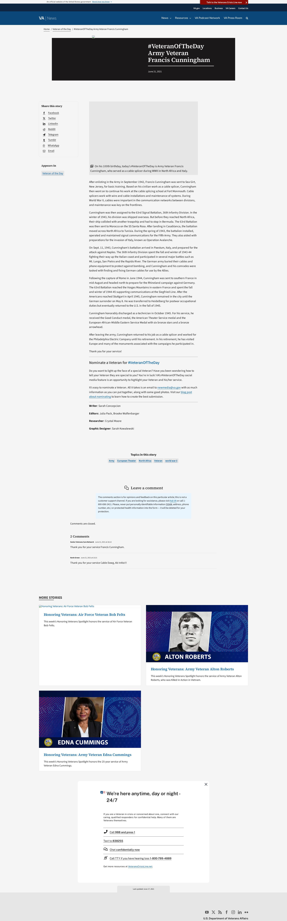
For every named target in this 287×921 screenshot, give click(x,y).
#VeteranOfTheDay (143, 363)
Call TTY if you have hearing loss (140, 858)
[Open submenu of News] (169, 18)
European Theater (126, 460)
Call (122, 832)
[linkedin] (240, 912)
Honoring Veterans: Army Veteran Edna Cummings (87, 754)
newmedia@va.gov (169, 387)
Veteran (158, 460)
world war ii (171, 460)
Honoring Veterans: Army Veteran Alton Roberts (192, 669)
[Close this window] (206, 784)
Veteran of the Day (52, 173)
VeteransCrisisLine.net (140, 866)
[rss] (220, 912)
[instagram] (233, 912)
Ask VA (173, 500)
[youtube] (207, 912)
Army (111, 460)
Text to (113, 840)
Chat (125, 849)
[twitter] (213, 912)
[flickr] (246, 912)
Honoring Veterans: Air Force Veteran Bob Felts (84, 614)
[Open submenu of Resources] (189, 18)
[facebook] (226, 912)
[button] (247, 18)
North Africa (145, 460)
